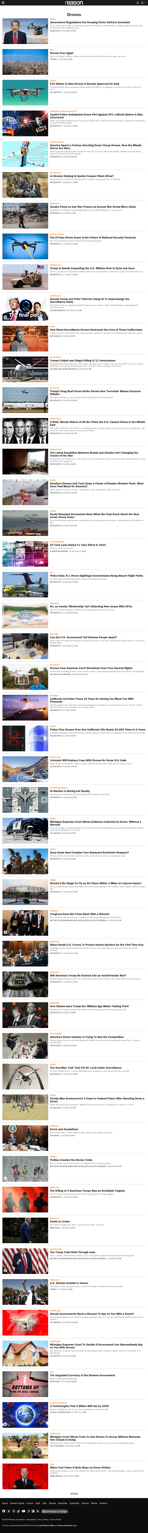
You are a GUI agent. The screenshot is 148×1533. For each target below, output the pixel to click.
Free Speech (54, 665)
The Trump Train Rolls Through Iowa (72, 1252)
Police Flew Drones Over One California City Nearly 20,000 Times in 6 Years (97, 729)
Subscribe (74, 1503)
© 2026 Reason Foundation (13, 1519)
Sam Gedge (67, 674)
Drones (53, 19)
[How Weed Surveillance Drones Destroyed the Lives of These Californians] (25, 339)
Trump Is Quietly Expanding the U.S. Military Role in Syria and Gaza (92, 268)
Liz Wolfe (53, 59)
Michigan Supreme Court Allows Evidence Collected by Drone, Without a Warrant (95, 823)
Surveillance (55, 296)
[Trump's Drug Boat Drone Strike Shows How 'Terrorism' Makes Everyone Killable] (25, 400)
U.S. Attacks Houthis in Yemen (69, 1283)
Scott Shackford (56, 1446)
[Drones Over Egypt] (25, 62)
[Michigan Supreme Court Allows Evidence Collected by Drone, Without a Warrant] (25, 831)
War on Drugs (55, 357)
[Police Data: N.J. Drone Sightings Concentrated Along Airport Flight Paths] (25, 585)
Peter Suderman (99, 920)
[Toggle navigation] (3, 3)
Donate (52, 1503)
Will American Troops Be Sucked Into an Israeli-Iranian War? (88, 975)
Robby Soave (55, 1228)
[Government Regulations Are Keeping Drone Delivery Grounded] (25, 31)
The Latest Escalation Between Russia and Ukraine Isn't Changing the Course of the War (94, 454)
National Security (57, 234)
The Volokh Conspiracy (68, 369)
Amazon (103, 1503)
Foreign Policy (55, 173)
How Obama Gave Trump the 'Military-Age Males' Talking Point (89, 1006)
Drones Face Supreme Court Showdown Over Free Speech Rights (91, 668)
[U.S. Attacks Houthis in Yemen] (25, 1292)
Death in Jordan (60, 1221)
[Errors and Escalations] (25, 1138)
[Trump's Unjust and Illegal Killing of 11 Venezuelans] (25, 369)
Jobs (44, 1503)
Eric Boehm (54, 1135)
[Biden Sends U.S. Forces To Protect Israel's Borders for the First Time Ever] (25, 954)
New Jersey (54, 603)
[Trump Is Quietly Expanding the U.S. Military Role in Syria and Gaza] (25, 277)
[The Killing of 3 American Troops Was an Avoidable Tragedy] (25, 1200)
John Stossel (55, 31)
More (74, 1493)
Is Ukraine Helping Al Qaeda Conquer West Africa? (82, 176)
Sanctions (54, 634)
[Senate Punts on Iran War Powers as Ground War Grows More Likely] (25, 216)
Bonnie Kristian (56, 1476)
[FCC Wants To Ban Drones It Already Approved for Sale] (25, 93)
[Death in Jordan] (25, 1230)
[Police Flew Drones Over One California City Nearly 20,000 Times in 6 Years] (25, 738)
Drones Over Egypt (61, 53)
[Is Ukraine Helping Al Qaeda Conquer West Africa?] (25, 185)
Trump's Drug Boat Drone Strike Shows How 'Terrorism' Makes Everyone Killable (95, 392)
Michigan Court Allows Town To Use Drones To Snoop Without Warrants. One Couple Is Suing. (95, 1438)
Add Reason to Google (56, 1511)
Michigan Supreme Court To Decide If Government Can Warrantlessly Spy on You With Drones (96, 1346)
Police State (54, 388)
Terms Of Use (55, 1519)
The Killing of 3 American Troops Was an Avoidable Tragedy (87, 1190)
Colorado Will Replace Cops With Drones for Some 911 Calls (88, 760)
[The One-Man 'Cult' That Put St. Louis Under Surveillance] (25, 1077)
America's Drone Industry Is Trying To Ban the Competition (87, 1037)
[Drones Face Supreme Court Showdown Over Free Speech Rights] (25, 677)
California (54, 695)
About (5, 1503)
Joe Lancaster (55, 92)
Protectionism (55, 1034)
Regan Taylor (65, 1412)
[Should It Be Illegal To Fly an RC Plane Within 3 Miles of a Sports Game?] (25, 892)
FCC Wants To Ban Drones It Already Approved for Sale (84, 83)
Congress (54, 911)
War (51, 50)
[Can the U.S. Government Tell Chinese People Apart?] (25, 646)
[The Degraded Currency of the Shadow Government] (25, 1384)
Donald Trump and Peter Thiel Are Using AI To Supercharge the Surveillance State (90, 300)
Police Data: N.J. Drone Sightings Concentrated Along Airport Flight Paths (96, 575)
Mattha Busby (55, 336)
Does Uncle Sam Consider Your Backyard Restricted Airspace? (89, 852)
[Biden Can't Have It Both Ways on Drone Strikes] (25, 1476)
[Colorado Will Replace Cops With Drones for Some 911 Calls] (25, 769)
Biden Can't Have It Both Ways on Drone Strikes (80, 1467)
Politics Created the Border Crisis (71, 1160)
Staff (37, 1503)
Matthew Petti (55, 126)
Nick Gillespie (83, 920)
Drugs (52, 326)
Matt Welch (54, 920)
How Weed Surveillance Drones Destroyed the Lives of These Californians (96, 329)
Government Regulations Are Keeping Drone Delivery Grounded (90, 22)
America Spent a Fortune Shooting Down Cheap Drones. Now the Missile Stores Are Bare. (96, 146)
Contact (85, 1503)
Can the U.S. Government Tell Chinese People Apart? (83, 637)
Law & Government (57, 542)
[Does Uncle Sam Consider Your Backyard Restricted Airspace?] (25, 861)
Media (94, 1503)
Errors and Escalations (64, 1129)
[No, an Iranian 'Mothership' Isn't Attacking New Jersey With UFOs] (25, 615)
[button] (143, 2)
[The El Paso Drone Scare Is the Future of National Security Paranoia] (25, 246)
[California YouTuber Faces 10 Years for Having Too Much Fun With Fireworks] (25, 708)
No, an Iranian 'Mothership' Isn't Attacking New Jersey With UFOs (91, 606)
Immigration (55, 1003)
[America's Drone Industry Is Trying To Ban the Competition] (25, 1046)
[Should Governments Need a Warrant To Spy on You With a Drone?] (25, 1323)
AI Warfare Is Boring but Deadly (70, 791)
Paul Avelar (54, 674)
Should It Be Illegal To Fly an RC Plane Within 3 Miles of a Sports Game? (95, 883)
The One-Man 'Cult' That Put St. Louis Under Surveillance (86, 1067)
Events (30, 1503)
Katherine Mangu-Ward (69, 920)
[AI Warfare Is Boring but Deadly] (25, 800)
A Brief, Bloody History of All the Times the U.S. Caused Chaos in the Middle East (97, 423)
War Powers (55, 203)
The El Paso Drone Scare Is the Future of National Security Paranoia (93, 237)
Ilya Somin (54, 369)
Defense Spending (57, 142)
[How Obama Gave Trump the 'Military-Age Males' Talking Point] (25, 1015)
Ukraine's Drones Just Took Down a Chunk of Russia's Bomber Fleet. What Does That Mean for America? (97, 485)
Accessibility (31, 1519)
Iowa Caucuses (56, 1249)
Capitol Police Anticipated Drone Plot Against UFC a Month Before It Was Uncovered (96, 116)
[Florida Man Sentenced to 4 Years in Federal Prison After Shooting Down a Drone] (25, 1107)
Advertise (62, 1503)
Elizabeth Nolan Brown (59, 551)
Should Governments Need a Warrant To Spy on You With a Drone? (92, 1313)
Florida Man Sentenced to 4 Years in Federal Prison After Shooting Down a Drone (97, 1100)
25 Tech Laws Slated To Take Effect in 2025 (78, 545)
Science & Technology (58, 1403)
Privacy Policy (43, 1519)
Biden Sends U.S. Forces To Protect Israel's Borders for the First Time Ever (97, 944)
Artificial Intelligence (58, 788)
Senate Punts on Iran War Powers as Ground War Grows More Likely (93, 206)
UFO (51, 572)
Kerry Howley (55, 1381)
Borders (53, 1157)
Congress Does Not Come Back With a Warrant (79, 914)
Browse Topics (17, 1503)
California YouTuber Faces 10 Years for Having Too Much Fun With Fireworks (92, 700)
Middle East (54, 941)
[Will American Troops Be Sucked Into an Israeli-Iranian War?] (25, 984)
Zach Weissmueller (57, 310)
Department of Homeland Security (63, 111)
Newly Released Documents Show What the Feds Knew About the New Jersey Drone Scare (94, 515)
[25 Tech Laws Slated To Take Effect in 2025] (25, 554)
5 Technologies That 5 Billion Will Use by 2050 (79, 1406)
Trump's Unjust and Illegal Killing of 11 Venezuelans (82, 360)
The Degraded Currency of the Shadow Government (82, 1375)
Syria (52, 1464)
